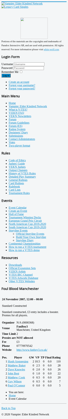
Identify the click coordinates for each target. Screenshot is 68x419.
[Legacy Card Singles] (14, 6)
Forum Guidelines (19, 122)
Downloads (15, 264)
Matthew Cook (16, 377)
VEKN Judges (17, 166)
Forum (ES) (15, 125)
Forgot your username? (22, 85)
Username (7, 64)
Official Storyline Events (30, 233)
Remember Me (9, 71)
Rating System (17, 129)
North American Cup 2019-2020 (27, 224)
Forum (12, 119)
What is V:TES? (18, 109)
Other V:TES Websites (22, 281)
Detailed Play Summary (22, 176)
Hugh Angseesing (18, 361)
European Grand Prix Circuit (25, 220)
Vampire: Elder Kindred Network (28, 106)
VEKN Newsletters (20, 116)
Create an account (19, 81)
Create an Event (18, 210)
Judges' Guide (17, 163)
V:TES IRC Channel (21, 274)
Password (7, 67)
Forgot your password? (22, 88)
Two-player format (19, 145)
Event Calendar (17, 207)
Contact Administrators (22, 139)
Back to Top (8, 408)
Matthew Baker (17, 365)
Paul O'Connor (16, 385)
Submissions (16, 135)
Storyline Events (18, 230)
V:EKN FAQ (16, 112)
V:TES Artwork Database (23, 278)
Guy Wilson (15, 381)
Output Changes (18, 170)
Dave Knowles (16, 369)
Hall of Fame (16, 214)
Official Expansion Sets (22, 268)
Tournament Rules (19, 193)
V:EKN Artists (17, 271)
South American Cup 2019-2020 (27, 227)
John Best (13, 373)
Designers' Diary (18, 132)
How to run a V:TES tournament (27, 246)
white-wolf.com (51, 49)
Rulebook (14, 186)
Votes (12, 142)
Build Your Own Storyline (31, 237)
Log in (6, 75)
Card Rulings (16, 183)
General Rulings (18, 179)
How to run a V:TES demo (24, 250)
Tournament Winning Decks (25, 217)
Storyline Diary (25, 240)
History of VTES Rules (22, 173)
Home (12, 103)
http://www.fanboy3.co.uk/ (32, 349)
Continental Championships (24, 243)
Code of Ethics (17, 160)
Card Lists (14, 189)
